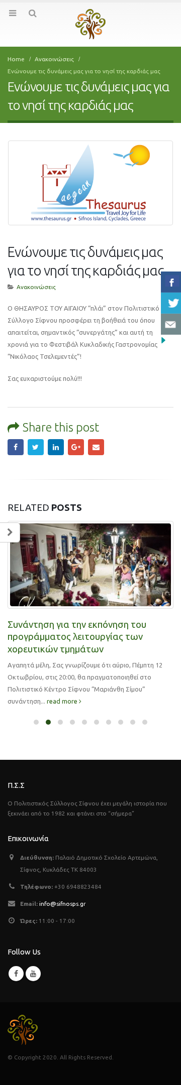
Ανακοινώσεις (36, 287)
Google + (76, 447)
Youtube (33, 973)
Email (96, 447)
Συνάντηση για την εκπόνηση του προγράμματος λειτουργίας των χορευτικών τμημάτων (77, 636)
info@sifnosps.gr (62, 903)
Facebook (16, 447)
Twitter (36, 447)
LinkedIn (56, 447)
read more (63, 701)
